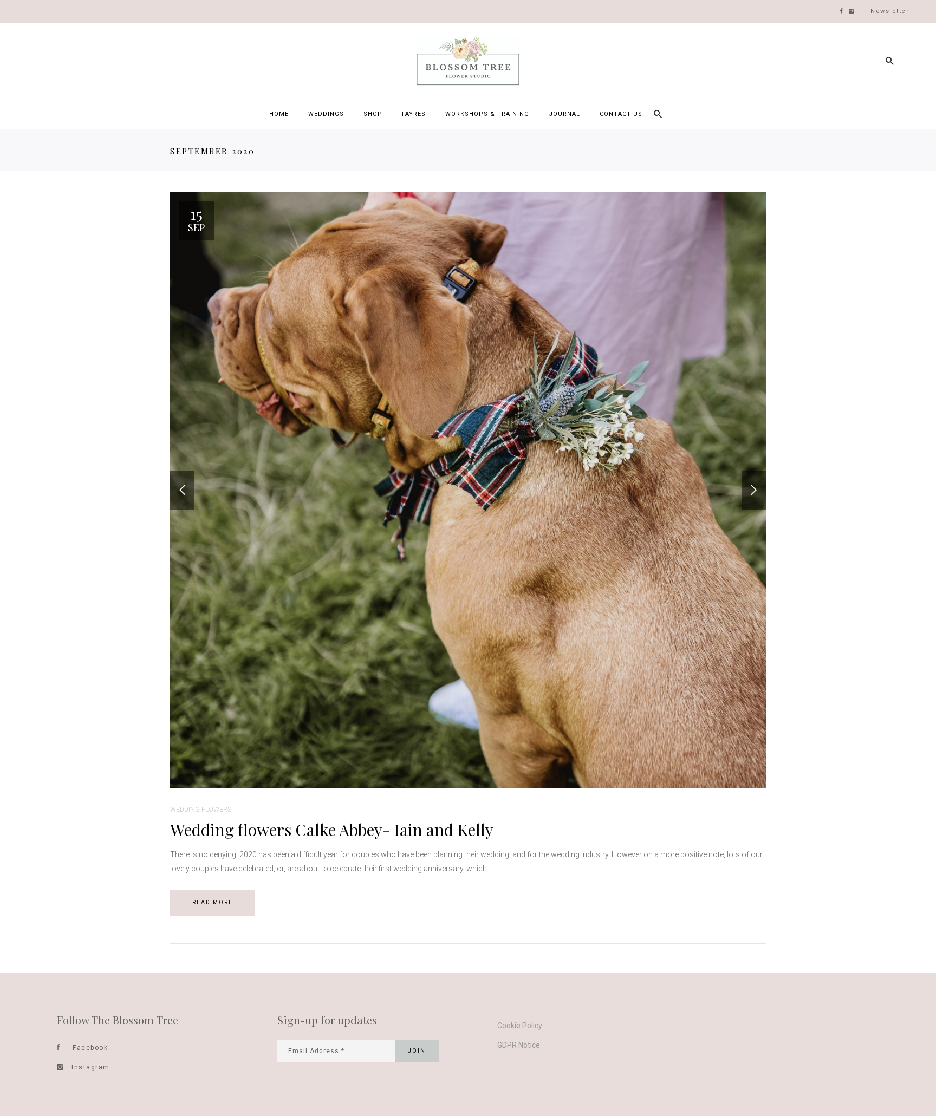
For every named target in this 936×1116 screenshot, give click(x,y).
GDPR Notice (518, 1045)
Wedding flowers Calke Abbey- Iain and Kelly (331, 829)
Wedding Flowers (200, 809)
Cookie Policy (519, 1025)
